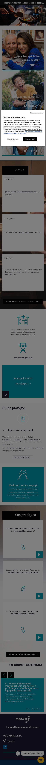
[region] (23, 128)
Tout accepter (30, 139)
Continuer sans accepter (36, 113)
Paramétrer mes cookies (13, 140)
